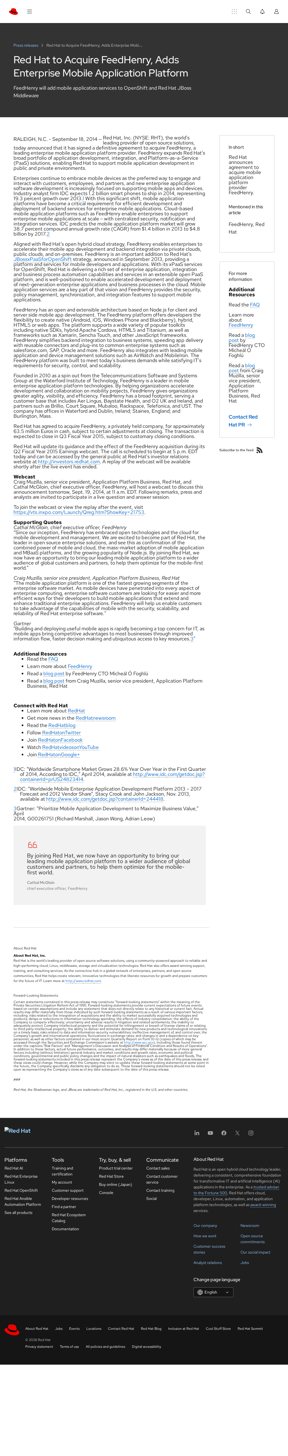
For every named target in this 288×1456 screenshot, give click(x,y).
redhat (89, 981)
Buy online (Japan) (115, 1184)
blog (70, 725)
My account (62, 1182)
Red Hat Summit (250, 1328)
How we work (205, 1235)
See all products (18, 1212)
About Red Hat (36, 1328)
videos (66, 747)
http (138, 774)
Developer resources (70, 1198)
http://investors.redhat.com (69, 461)
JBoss (20, 259)
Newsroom (249, 1225)
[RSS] (259, 450)
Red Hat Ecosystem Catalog (69, 1217)
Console (106, 1192)
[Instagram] (251, 1135)
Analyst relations (208, 1262)
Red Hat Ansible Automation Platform (22, 1201)
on (62, 732)
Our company (205, 1225)
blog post (53, 673)
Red (72, 710)
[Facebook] (223, 1135)
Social (151, 1198)
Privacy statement (39, 1346)
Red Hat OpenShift (21, 1190)
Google (69, 754)
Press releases (26, 45)
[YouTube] (210, 1135)
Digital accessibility (146, 1346)
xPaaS (34, 259)
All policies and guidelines (105, 1346)
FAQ (53, 659)
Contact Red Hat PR (243, 420)
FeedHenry (80, 666)
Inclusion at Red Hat (183, 1328)
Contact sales (158, 1168)
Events (74, 1328)
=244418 (153, 799)
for (44, 259)
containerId (32, 779)
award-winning (263, 1204)
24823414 (71, 779)
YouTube (89, 747)
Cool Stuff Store (218, 1328)
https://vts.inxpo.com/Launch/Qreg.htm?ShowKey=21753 (79, 512)
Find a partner (64, 1206)
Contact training (160, 1190)
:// (145, 774)
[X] (237, 1135)
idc (163, 774)
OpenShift (60, 259)
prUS (54, 779)
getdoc (187, 774)
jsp (199, 774)
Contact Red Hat (121, 1328)
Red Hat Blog (151, 1328)
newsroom (104, 718)
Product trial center (116, 1168)
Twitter (73, 732)
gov (151, 1042)
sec (144, 1042)
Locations (93, 1328)
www (153, 774)
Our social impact (255, 1252)
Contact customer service (162, 1179)
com (172, 774)
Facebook (72, 740)
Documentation (65, 1228)
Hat (81, 710)
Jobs (244, 1262)
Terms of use (69, 1346)
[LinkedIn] (197, 1135)
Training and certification (62, 1171)
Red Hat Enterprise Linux (21, 1179)
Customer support (68, 1190)
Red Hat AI (13, 1168)
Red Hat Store (111, 1176)
